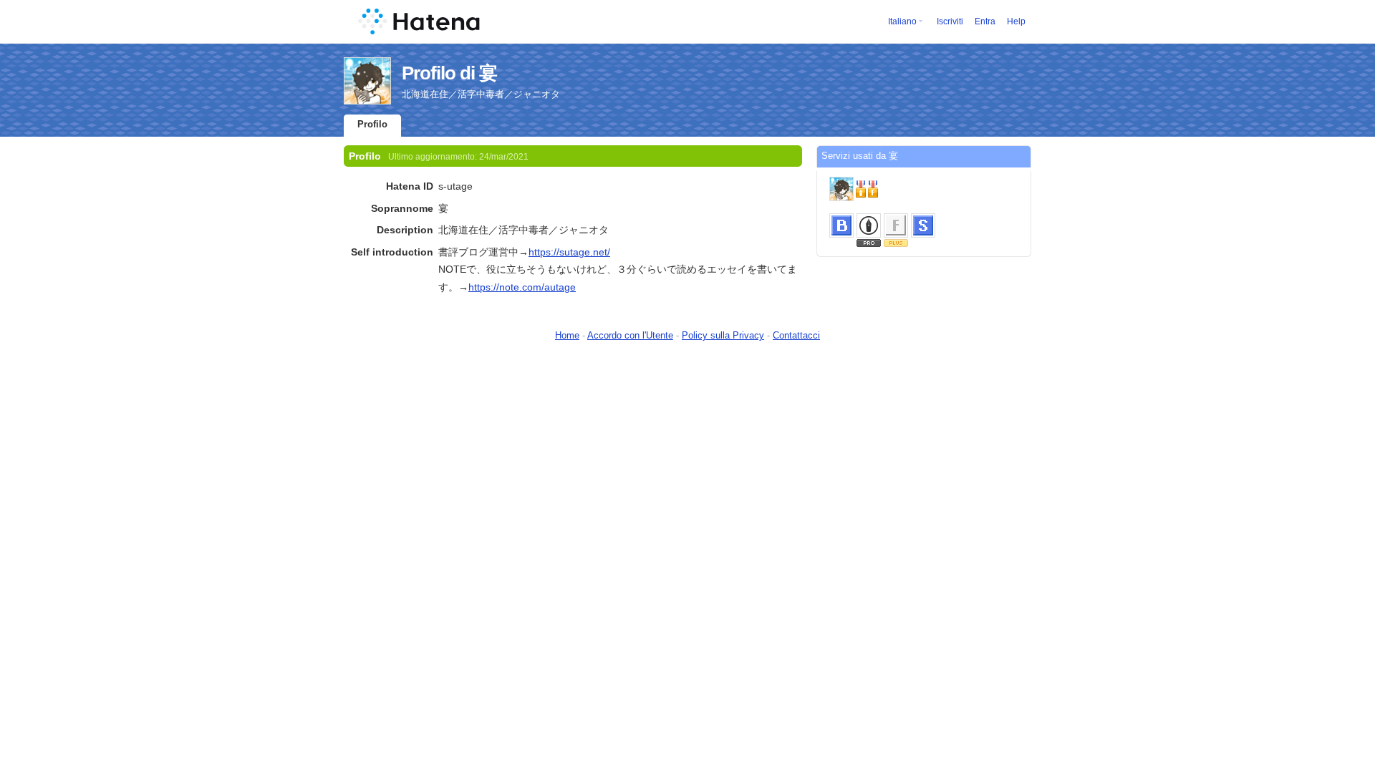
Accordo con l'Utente (630, 335)
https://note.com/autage (522, 287)
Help (1016, 21)
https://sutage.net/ (569, 252)
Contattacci (796, 335)
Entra (985, 21)
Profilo (372, 124)
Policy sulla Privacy (723, 335)
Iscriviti (950, 21)
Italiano (902, 21)
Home (567, 335)
